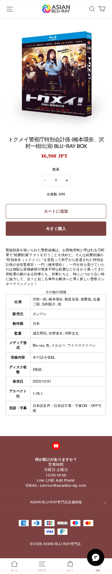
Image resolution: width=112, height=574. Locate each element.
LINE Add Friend (60, 480)
